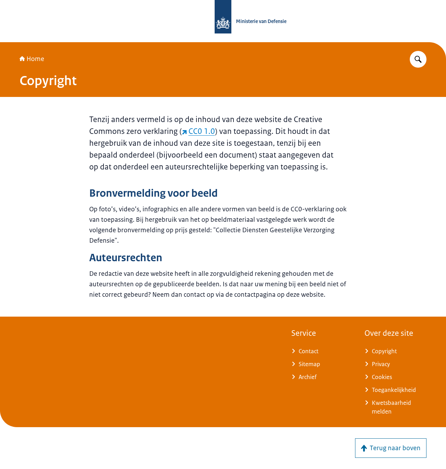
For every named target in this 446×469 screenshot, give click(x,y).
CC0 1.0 (202, 131)
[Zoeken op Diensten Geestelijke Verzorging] (418, 59)
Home (35, 59)
